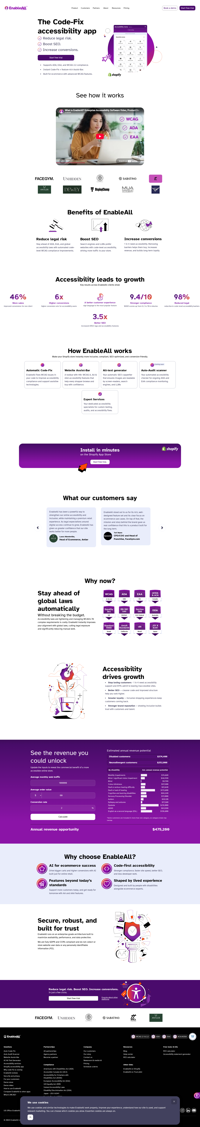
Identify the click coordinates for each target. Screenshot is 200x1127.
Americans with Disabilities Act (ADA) (59, 1069)
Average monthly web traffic (45, 777)
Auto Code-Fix (9, 1051)
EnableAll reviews (11, 1073)
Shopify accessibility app (14, 1067)
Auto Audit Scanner (11, 1054)
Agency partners (50, 1054)
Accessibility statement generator (177, 1054)
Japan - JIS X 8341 (51, 1093)
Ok (30, 1117)
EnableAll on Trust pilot (132, 1072)
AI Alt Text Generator (12, 1060)
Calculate (62, 816)
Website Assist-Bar (11, 1057)
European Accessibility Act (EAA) (57, 1081)
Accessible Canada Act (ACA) (55, 1072)
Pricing (126, 8)
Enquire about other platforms (110, 998)
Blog (125, 1051)
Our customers (90, 1051)
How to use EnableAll (12, 1088)
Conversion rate (39, 802)
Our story (87, 1054)
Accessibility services (12, 1063)
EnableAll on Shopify (131, 1069)
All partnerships (50, 1051)
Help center (128, 1054)
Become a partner (51, 1057)
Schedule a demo (91, 1067)
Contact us (88, 1057)
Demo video (8, 1085)
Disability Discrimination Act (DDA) (58, 1090)
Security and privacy (12, 1076)
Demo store (8, 1082)
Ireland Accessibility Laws (54, 1087)
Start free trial (55, 57)
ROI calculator (129, 1057)
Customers (85, 8)
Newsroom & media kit (93, 1060)
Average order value (41, 789)
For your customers (11, 1079)
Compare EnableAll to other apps (17, 1091)
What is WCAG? (10, 1095)
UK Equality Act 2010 (52, 1084)
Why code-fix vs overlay (13, 1070)
